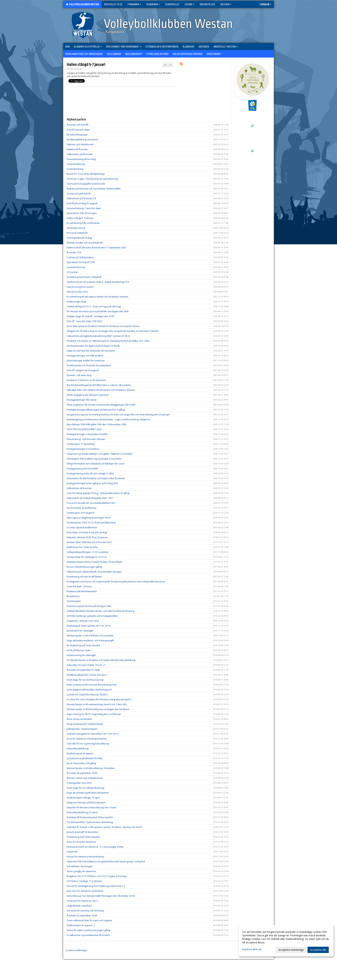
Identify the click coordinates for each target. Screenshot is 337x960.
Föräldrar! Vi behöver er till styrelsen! (86, 380)
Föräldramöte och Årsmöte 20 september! (89, 365)
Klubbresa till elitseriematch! (82, 591)
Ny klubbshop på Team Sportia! (83, 645)
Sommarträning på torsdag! (81, 159)
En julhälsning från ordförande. (83, 223)
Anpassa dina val (251, 949)
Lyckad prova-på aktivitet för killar (85, 758)
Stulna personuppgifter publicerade (86, 183)
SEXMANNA (152, 4)
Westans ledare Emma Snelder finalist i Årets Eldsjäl (94, 561)
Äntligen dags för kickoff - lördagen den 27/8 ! (91, 316)
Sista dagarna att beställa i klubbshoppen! (89, 689)
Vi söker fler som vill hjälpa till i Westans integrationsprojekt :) (99, 699)
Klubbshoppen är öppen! (80, 753)
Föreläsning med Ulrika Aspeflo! (83, 836)
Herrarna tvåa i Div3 (77, 291)
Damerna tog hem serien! (80, 286)
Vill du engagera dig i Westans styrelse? (88, 394)
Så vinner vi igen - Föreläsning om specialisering (92, 178)
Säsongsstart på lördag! (79, 237)
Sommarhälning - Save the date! (84, 208)
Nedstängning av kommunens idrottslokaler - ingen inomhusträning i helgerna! (108, 419)
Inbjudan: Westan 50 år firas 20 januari (87, 537)
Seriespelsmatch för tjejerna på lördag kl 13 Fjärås (93, 345)
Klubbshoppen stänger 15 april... (84, 797)
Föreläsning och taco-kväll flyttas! (84, 576)
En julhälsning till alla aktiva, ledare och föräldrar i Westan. (98, 296)
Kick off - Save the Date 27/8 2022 (84, 321)
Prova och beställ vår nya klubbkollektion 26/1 (91, 502)
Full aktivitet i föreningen (80, 866)
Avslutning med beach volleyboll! (84, 277)
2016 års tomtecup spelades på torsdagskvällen (92, 615)
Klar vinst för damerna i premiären (85, 890)
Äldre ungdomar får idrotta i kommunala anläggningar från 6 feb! (101, 404)
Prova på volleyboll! (77, 232)
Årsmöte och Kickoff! (77, 124)
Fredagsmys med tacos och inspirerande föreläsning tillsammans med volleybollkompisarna (116, 581)
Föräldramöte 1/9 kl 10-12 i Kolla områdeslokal (91, 522)
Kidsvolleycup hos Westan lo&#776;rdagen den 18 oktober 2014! (101, 895)
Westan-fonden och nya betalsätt (85, 242)
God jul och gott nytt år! (79, 193)
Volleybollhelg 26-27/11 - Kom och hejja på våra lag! (94, 306)
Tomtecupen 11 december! (81, 444)
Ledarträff (72, 851)
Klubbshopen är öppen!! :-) (81, 925)
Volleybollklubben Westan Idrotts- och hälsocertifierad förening (100, 611)
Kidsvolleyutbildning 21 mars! (82, 812)
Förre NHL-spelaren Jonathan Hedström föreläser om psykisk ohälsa (103, 326)
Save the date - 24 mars (79, 586)
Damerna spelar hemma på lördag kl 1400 (89, 606)
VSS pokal (72, 272)
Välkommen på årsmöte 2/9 (81, 198)
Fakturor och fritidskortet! (80, 144)
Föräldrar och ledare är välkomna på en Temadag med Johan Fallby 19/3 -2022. (108, 340)
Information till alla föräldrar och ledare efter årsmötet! (96, 478)
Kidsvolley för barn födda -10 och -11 (86, 665)
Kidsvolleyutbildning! (78, 748)
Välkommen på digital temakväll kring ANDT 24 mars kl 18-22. (98, 335)
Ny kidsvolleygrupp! (77, 134)
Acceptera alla (318, 949)
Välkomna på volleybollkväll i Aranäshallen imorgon (94, 571)
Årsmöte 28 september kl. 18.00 (83, 669)
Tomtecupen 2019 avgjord (80, 512)
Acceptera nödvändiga (291, 949)
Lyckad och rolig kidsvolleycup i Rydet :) (87, 694)
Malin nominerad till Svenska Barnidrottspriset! (92, 684)
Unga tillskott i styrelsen (79, 905)
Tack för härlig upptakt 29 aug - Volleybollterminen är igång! (98, 493)
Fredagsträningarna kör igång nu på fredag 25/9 (92, 483)
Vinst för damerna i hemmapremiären (87, 738)
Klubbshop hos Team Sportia (82, 547)
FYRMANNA (133, 4)
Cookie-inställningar (76, 950)
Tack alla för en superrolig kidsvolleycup (88, 743)
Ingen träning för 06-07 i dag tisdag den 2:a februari (94, 714)
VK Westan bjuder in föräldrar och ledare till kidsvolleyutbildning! (101, 660)
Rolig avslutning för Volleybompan (85, 723)
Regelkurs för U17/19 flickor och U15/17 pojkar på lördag (96, 876)
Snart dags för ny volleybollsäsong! (85, 787)
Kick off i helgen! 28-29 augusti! (83, 370)
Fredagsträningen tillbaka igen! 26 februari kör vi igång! (96, 409)
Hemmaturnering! (76, 227)
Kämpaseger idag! (76, 301)
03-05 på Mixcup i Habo (79, 650)
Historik (224, 4)
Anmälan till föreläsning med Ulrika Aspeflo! (90, 817)
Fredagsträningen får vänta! (82, 399)
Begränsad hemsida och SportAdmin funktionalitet (93, 188)
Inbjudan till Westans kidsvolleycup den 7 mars (92, 807)
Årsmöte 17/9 (74, 252)
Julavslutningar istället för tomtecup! (86, 360)
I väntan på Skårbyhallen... (81, 257)
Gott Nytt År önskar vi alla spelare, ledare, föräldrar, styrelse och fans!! (104, 827)
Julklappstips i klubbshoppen (82, 728)
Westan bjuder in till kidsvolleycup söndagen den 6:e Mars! (98, 709)
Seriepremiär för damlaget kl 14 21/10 (87, 556)
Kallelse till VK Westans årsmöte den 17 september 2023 (96, 247)
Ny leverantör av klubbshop (81, 507)
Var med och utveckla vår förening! (85, 910)
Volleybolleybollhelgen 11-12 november (88, 552)
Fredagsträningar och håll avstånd (85, 355)
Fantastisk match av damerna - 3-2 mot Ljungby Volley (95, 846)
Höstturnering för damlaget (81, 655)
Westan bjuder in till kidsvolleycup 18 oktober (91, 768)
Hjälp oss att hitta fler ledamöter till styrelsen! (91, 350)
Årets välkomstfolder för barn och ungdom (89, 920)
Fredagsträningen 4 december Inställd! (87, 434)
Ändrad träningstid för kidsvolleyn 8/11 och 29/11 (93, 733)
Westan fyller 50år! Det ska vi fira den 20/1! (89, 542)
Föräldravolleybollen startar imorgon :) (87, 674)
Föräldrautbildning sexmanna (82, 139)
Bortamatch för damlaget (80, 630)
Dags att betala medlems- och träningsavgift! (90, 640)
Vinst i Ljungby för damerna (81, 871)
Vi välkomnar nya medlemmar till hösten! (88, 935)
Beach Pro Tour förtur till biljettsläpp (86, 173)
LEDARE (189, 4)
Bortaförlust (73, 596)
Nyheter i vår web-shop (79, 375)
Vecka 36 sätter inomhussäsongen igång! (88, 930)
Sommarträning (75, 168)
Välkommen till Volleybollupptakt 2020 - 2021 (90, 498)
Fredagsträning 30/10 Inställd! (82, 468)
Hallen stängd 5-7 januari (86, 64)
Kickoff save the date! (78, 129)
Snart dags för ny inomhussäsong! (85, 679)
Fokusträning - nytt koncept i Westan (86, 439)
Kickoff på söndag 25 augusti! (82, 203)
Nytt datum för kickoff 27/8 (81, 262)
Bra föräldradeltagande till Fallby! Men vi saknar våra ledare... (99, 385)
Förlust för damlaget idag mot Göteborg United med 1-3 (96, 886)
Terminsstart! (74, 601)
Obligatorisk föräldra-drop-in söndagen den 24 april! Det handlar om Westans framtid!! (112, 331)
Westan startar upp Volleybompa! (85, 778)
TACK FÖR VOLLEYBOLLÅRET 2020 (84, 429)
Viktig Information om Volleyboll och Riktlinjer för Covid (95, 463)
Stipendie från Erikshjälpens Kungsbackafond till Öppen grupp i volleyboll (106, 861)
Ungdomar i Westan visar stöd (83, 620)
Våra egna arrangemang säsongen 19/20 (88, 517)
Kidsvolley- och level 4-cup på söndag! (87, 532)
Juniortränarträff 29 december (82, 832)
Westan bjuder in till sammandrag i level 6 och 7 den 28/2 (97, 704)
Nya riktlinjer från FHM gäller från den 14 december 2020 (96, 424)
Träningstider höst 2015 (79, 782)
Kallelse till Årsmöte (77, 149)
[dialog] (286, 940)
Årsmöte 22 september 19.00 (82, 915)
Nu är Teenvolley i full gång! (81, 763)
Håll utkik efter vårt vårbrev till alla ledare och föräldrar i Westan (101, 390)
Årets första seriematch (79, 719)
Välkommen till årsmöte (79, 488)
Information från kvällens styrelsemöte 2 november (94, 458)
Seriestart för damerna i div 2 (82, 900)
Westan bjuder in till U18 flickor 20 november (90, 635)
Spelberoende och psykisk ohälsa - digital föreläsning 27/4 (98, 281)
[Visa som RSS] (181, 64)
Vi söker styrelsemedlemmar (82, 527)
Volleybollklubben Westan (83, 4)
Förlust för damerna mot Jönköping (85, 856)
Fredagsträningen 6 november (83, 448)
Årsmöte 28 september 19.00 (82, 773)
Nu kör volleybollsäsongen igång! (84, 566)
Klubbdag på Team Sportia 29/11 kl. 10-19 (88, 625)
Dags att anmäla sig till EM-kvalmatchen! (88, 792)
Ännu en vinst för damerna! (81, 841)
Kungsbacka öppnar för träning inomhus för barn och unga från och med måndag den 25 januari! (118, 414)
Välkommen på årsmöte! (80, 154)
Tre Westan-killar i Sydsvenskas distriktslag (90, 822)
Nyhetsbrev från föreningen (82, 213)
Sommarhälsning (76, 164)
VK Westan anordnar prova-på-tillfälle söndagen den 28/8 (97, 311)
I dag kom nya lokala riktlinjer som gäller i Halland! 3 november (100, 453)
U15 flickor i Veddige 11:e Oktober (84, 881)
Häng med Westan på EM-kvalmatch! (86, 802)
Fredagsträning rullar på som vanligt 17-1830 (90, 473)
